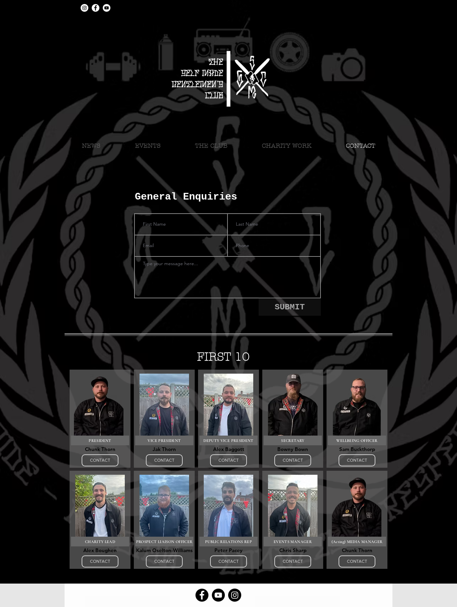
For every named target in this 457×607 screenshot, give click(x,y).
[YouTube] (106, 8)
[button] (211, 146)
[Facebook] (95, 8)
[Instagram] (84, 8)
